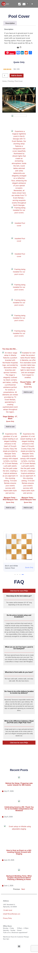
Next (23, 889)
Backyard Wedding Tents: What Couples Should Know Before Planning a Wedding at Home (19, 877)
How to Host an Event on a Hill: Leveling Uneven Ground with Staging (19, 852)
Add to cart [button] (10, 426)
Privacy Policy (7, 918)
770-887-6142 (7, 910)
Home (4, 81)
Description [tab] (10, 23)
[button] (27, 3)
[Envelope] (24, 4)
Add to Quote (16, 75)
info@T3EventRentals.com (11, 914)
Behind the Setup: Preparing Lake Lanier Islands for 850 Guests (19, 784)
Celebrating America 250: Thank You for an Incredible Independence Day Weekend (19, 809)
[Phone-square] (19, 4)
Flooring (11, 81)
